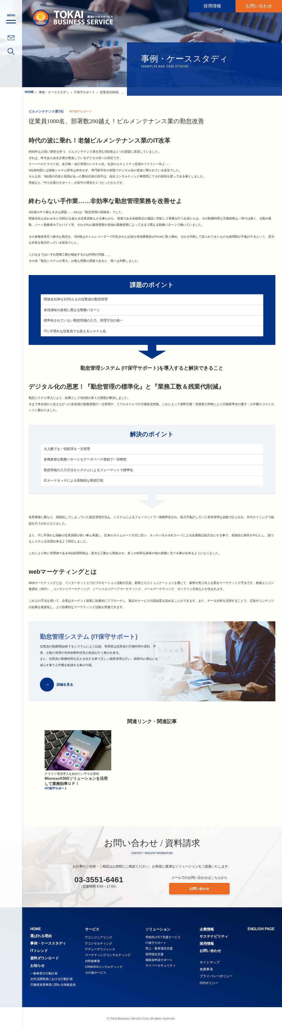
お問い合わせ (259, 6)
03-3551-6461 (98, 879)
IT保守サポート (84, 92)
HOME (29, 92)
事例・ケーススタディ (54, 92)
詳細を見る (65, 684)
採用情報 (212, 6)
